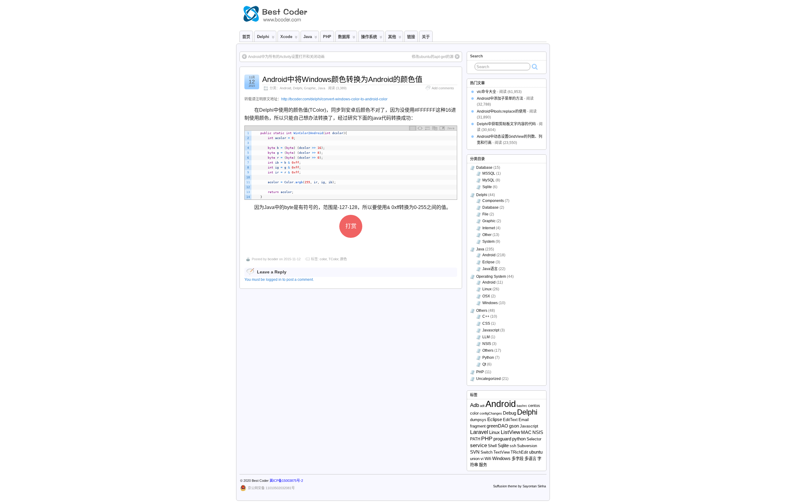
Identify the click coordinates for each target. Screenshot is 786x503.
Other (487, 235)
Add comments (443, 88)
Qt (484, 364)
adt (482, 406)
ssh (513, 445)
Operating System (491, 276)
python (519, 438)
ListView (510, 432)
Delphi (297, 88)
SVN (475, 452)
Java (307, 36)
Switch (486, 452)
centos (534, 405)
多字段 (517, 458)
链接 (411, 36)
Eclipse (488, 262)
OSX (486, 296)
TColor (333, 259)
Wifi (487, 458)
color (323, 259)
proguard (502, 438)
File (485, 214)
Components (493, 201)
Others (481, 310)
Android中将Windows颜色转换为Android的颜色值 (342, 79)
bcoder (273, 259)
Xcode (286, 36)
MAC (526, 432)
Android (285, 88)
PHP (327, 36)
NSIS (486, 344)
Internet (488, 228)
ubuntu (536, 452)
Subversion (527, 445)
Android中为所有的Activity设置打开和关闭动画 (286, 57)
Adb (474, 405)
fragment (478, 426)
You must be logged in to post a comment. (279, 279)
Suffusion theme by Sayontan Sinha (519, 486)
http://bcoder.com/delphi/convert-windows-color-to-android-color (334, 99)
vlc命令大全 (486, 92)
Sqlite (487, 187)
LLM (486, 337)
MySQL (488, 180)
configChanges (491, 413)
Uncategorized (488, 379)
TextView (501, 452)
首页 (246, 36)
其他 (392, 36)
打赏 (350, 226)
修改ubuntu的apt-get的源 (432, 57)
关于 (426, 36)
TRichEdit (519, 452)
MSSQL (488, 173)
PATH (475, 439)
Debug (509, 413)
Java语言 (490, 269)
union (475, 458)
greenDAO (497, 425)
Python (488, 357)
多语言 (530, 458)
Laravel (479, 432)
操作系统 (369, 36)
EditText (510, 419)
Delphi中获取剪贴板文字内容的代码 (506, 124)
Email (524, 419)
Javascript (490, 330)
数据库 (344, 36)
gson (514, 425)
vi (482, 458)
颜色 (343, 259)
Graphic (310, 88)
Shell (492, 445)
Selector (534, 439)
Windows (490, 303)
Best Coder (260, 480)
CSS (486, 323)
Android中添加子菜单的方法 (500, 98)
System (488, 241)
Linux (487, 289)
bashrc (522, 406)
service (478, 445)
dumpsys (478, 419)
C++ (485, 316)
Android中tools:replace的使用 (501, 111)
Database (484, 167)
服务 (483, 464)
